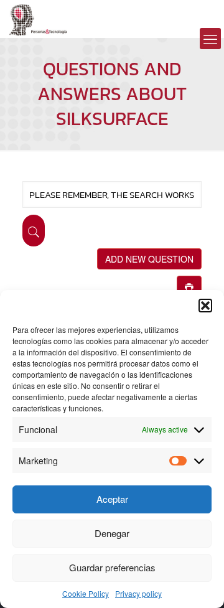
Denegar (112, 533)
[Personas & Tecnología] (38, 18)
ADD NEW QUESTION (149, 259)
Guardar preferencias (112, 567)
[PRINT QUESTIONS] (189, 286)
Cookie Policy (85, 593)
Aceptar (112, 498)
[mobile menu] (210, 38)
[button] (205, 305)
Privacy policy (138, 593)
